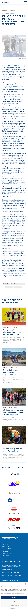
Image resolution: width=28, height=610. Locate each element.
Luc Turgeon (22, 284)
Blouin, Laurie (14, 284)
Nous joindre (5, 547)
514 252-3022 (18, 575)
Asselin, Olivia (6, 284)
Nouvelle (7, 29)
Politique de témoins (13, 608)
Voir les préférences (14, 605)
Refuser (14, 601)
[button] (26, 584)
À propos (5, 544)
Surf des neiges (18, 287)
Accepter (14, 597)
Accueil (4, 542)
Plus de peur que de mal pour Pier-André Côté (13, 450)
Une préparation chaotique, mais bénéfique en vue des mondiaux (13, 332)
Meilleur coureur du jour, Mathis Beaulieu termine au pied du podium (13, 412)
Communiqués (6, 555)
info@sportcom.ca (7, 569)
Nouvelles (5, 551)
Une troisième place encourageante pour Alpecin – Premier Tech (12, 372)
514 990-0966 (15, 572)
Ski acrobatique (9, 287)
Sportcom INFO (6, 549)
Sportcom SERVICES (8, 553)
